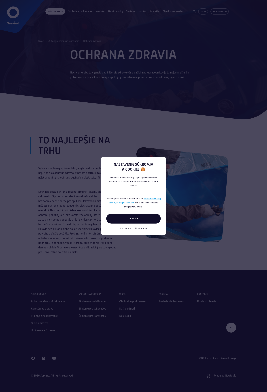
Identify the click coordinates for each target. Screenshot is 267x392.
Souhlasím (133, 218)
